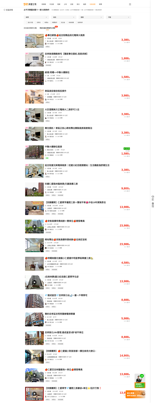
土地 (65, 4)
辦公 (78, 4)
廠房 (84, 4)
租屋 (58, 4)
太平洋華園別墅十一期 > (77, 10)
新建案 (44, 4)
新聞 (100, 4)
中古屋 (52, 4)
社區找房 (92, 4)
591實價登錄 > (56, 10)
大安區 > (67, 10)
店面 (71, 4)
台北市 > (62, 10)
